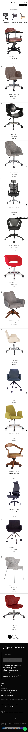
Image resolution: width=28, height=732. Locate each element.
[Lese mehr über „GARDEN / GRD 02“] (26, 242)
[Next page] (18, 637)
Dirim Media (5, 724)
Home (11, 9)
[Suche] (24, 2)
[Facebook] (12, 719)
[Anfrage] (26, 2)
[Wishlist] (1, 28)
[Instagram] (16, 719)
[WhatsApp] (25, 729)
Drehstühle (11, 56)
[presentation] (14, 61)
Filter (23, 5)
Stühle (17, 56)
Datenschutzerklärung (12, 676)
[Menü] (2, 2)
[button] (26, 53)
